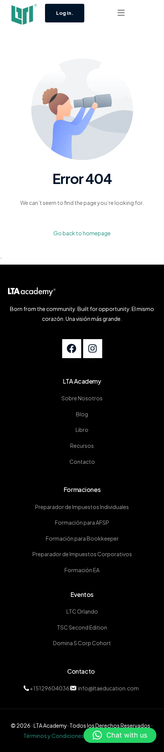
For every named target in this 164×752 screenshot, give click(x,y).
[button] (121, 13)
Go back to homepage (82, 233)
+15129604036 (49, 688)
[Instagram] (92, 348)
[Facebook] (71, 348)
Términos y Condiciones (53, 735)
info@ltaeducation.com (108, 688)
